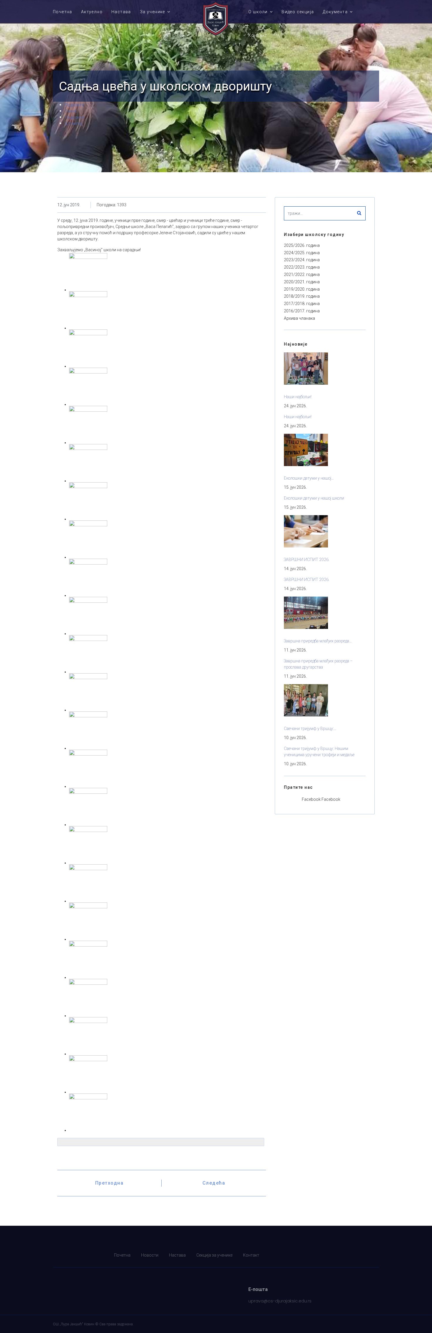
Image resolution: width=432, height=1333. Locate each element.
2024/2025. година (302, 252)
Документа (335, 11)
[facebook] (376, 1255)
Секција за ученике (214, 1255)
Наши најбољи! (298, 396)
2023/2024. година (302, 259)
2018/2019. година (302, 296)
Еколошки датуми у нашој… (309, 478)
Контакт (257, 35)
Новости (149, 1255)
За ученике (152, 11)
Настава (121, 11)
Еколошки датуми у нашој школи (314, 498)
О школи (258, 11)
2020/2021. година (302, 281)
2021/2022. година (302, 274)
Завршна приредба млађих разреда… (318, 641)
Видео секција (298, 11)
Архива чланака (299, 318)
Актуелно (92, 11)
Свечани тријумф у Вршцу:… (310, 728)
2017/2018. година (302, 303)
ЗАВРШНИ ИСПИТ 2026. (306, 559)
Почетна (62, 11)
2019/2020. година (302, 289)
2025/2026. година (302, 245)
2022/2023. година (302, 267)
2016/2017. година (302, 311)
